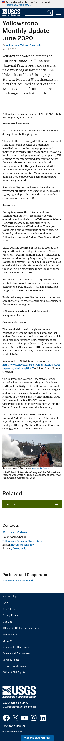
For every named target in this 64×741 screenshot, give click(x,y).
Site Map (7, 622)
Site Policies (9, 609)
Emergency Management (16, 666)
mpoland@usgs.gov (22, 544)
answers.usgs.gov (12, 731)
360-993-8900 (20, 548)
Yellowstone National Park (18, 580)
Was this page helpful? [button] (37, 738)
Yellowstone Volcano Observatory (25, 45)
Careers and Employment (16, 653)
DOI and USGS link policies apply (20, 628)
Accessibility (9, 596)
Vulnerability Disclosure (15, 647)
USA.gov (7, 640)
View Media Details (40, 468)
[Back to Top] (53, 730)
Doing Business (10, 660)
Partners (11, 504)
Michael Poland (15, 532)
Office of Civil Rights (13, 672)
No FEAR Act (9, 634)
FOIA (5, 603)
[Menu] (58, 13)
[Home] (11, 15)
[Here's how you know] (32, 4)
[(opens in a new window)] (6, 717)
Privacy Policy (10, 615)
